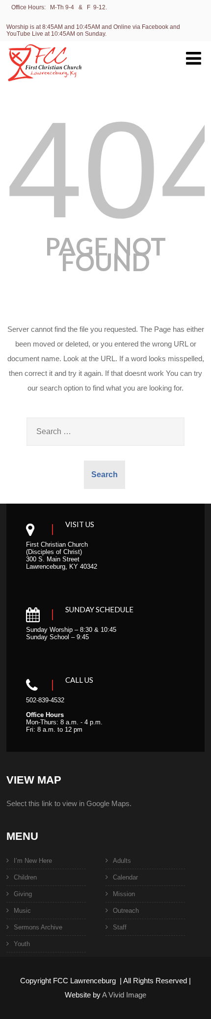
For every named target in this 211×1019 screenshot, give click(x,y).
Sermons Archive (38, 927)
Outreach (126, 910)
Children (25, 877)
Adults (122, 860)
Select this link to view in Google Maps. (69, 803)
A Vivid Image (124, 995)
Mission (124, 894)
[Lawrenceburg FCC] (44, 87)
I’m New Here (33, 860)
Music (22, 910)
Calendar (125, 877)
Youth (22, 944)
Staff (120, 927)
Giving (23, 894)
